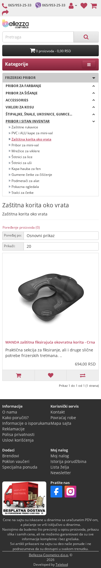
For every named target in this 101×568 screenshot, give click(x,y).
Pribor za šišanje (22, 93)
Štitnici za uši (22, 162)
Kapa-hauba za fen (26, 168)
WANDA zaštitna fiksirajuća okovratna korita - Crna (50, 342)
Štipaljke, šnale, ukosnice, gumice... (39, 114)
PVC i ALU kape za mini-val (32, 133)
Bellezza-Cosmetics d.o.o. (49, 555)
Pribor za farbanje (23, 85)
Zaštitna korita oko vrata (31, 139)
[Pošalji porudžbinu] (5, 12)
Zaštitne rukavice (25, 127)
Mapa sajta (60, 423)
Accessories (17, 100)
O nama (9, 412)
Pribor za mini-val (25, 145)
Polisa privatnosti (18, 434)
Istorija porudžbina (68, 461)
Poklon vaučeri (15, 461)
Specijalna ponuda (19, 467)
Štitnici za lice (22, 157)
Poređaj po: (13, 235)
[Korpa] (94, 5)
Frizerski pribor (19, 77)
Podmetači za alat (25, 180)
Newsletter (60, 472)
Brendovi (10, 455)
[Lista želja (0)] (84, 5)
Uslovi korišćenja (18, 440)
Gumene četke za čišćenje (32, 174)
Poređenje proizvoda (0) (21, 227)
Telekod (62, 564)
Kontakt (57, 412)
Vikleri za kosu (20, 107)
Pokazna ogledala (25, 186)
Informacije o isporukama (26, 423)
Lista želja (59, 467)
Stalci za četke (23, 192)
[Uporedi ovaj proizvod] (82, 375)
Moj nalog (59, 455)
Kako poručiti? (15, 417)
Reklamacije (13, 428)
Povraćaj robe (63, 417)
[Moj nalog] (73, 5)
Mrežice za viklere (26, 151)
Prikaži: (9, 246)
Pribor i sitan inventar (28, 121)
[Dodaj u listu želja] (50, 375)
